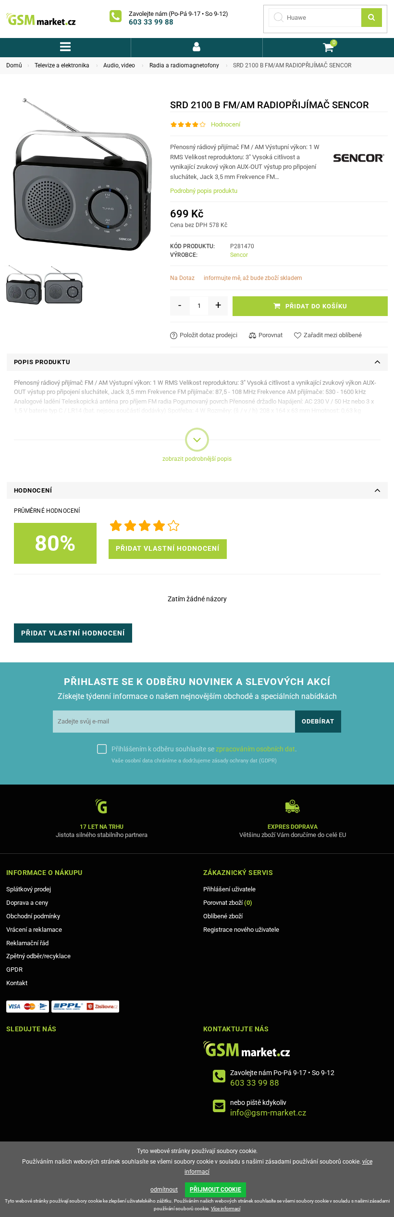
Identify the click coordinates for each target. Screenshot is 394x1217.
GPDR (14, 969)
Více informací (225, 1208)
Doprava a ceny (27, 902)
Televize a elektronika (62, 65)
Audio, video (119, 65)
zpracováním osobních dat (255, 749)
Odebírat (318, 721)
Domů (14, 65)
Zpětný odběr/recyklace (38, 956)
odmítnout (164, 1189)
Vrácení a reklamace (34, 929)
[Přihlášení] (196, 47)
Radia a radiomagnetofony (184, 65)
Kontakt (16, 983)
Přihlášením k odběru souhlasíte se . (204, 749)
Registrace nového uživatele (241, 929)
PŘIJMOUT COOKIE (215, 1189)
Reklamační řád (27, 943)
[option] (24, 284)
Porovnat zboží (227, 902)
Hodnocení (225, 124)
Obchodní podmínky (33, 916)
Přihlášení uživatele (229, 889)
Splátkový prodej (28, 889)
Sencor (239, 255)
